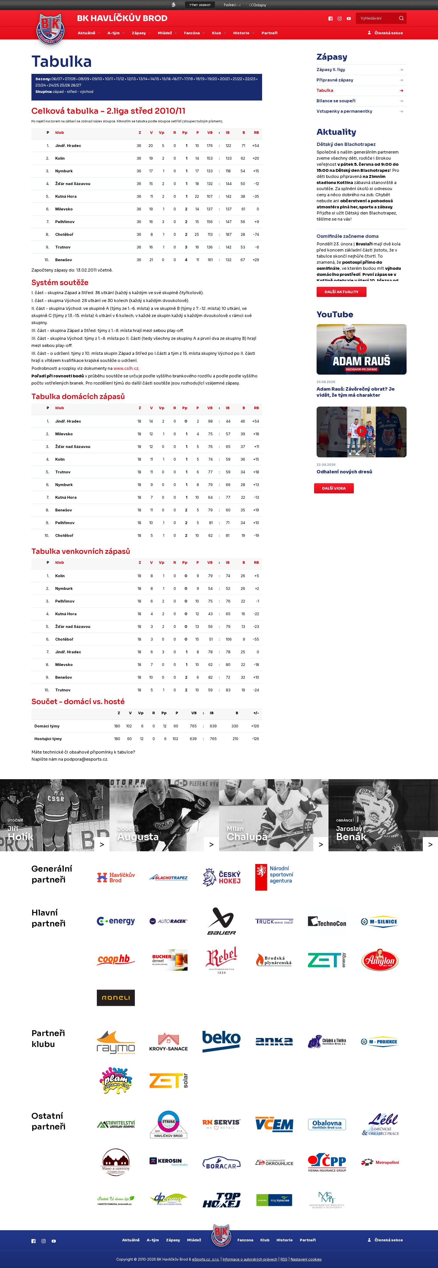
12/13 (131, 79)
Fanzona (245, 1240)
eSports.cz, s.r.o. (206, 1259)
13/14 (143, 79)
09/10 (97, 79)
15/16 (166, 79)
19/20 (212, 79)
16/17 (177, 79)
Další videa (334, 488)
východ (86, 91)
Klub (264, 1240)
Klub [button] (217, 33)
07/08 (70, 79)
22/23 (250, 79)
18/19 (200, 79)
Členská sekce (388, 33)
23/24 (40, 85)
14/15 (154, 79)
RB (256, 132)
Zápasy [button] (139, 33)
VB (210, 132)
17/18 (188, 79)
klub (59, 132)
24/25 (54, 85)
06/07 (56, 79)
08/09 (83, 79)
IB (228, 132)
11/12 (120, 79)
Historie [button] (241, 33)
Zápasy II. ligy (331, 69)
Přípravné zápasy (335, 80)
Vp (161, 132)
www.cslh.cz (126, 368)
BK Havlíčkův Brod (122, 18)
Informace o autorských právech (250, 1259)
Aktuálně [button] (87, 33)
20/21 (225, 79)
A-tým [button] (113, 33)
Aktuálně (131, 1240)
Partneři (270, 33)
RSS (284, 1259)
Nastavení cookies (306, 1259)
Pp (184, 132)
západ (58, 91)
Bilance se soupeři (336, 101)
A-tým (153, 1240)
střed (72, 91)
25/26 (65, 85)
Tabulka (325, 90)
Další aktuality (341, 292)
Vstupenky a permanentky (344, 111)
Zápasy (173, 1240)
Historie (285, 1240)
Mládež (194, 1240)
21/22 (237, 79)
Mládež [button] (165, 33)
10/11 (109, 79)
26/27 (76, 85)
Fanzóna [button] (192, 33)
